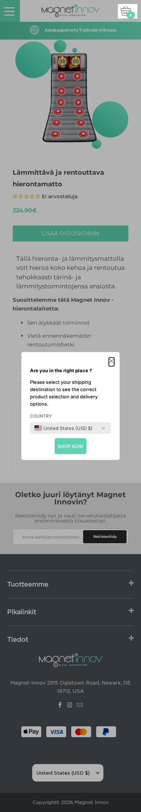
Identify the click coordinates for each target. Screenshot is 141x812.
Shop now (70, 446)
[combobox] (63, 428)
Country (41, 416)
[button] (111, 362)
